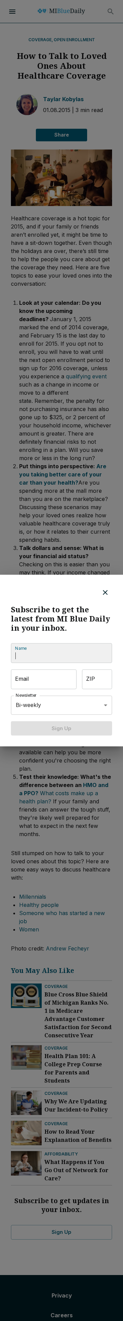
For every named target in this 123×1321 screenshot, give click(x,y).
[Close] (105, 592)
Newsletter (26, 695)
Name (21, 648)
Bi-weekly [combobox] (28, 705)
